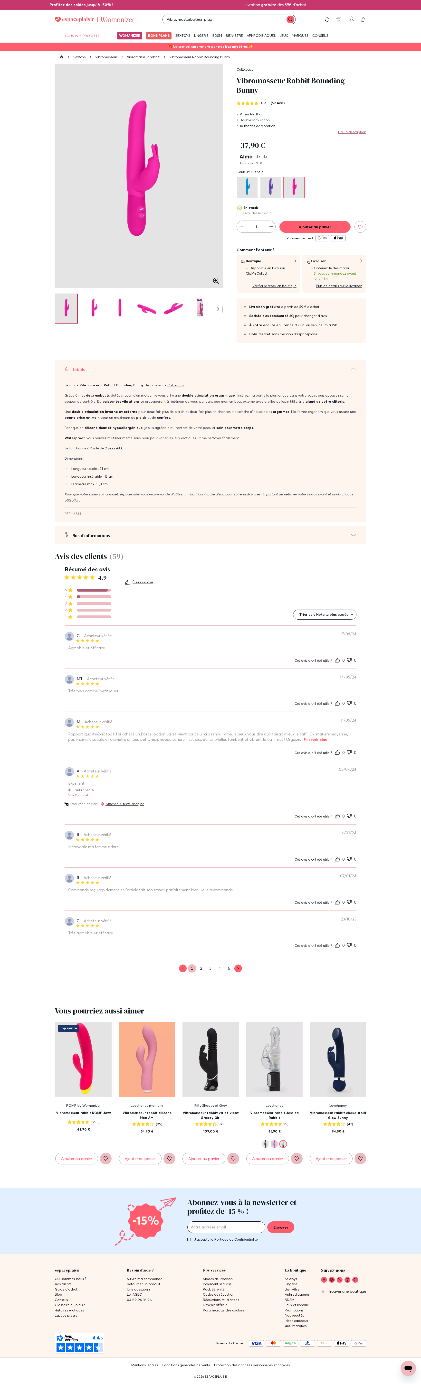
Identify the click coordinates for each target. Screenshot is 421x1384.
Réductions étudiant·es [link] (221, 1300)
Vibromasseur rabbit (144, 57)
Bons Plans (159, 35)
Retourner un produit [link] (143, 1284)
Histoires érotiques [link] (69, 1310)
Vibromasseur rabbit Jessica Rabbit (274, 1115)
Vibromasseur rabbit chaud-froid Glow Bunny (338, 1115)
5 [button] (229, 968)
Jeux (284, 35)
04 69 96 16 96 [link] (139, 1300)
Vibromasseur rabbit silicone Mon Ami (147, 1115)
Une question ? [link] (138, 1289)
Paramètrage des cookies (223, 1310)
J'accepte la (226, 1239)
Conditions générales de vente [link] (186, 1365)
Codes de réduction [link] (218, 1294)
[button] (327, 19)
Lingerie (201, 35)
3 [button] (210, 968)
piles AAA (115, 448)
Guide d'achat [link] (66, 1289)
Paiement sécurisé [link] (217, 1284)
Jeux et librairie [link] (297, 1305)
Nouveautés (294, 1315)
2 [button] (201, 968)
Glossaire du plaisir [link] (70, 1305)
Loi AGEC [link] (134, 1294)
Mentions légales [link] (144, 1365)
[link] (66, 4)
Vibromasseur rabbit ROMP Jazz (83, 1113)
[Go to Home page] (94, 19)
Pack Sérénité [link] (214, 1289)
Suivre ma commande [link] (144, 1279)
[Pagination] (66, 309)
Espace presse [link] (66, 1315)
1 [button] (192, 968)
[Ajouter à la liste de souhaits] (360, 227)
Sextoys (182, 35)
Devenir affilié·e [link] (215, 1305)
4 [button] (220, 968)
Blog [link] (58, 1294)
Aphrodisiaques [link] (297, 1294)
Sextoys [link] (291, 1279)
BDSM (217, 35)
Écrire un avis (143, 582)
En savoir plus (315, 739)
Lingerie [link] (291, 1284)
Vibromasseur (106, 57)
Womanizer (129, 35)
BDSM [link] (289, 1300)
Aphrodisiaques (261, 35)
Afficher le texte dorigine (124, 804)
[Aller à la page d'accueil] (62, 57)
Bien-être (234, 35)
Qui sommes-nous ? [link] (70, 1279)
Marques (300, 35)
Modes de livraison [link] (218, 1279)
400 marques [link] (295, 1326)
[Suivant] (218, 309)
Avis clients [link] (63, 1284)
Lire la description (352, 132)
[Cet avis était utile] (337, 660)
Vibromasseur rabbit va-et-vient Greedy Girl (211, 1115)
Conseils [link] (61, 1300)
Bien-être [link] (292, 1289)
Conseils (320, 35)
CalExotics (245, 69)
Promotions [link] (294, 1310)
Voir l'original (78, 795)
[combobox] (324, 614)
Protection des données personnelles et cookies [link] (252, 1365)
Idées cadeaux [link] (296, 1321)
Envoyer (280, 1227)
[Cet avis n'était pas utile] (349, 659)
